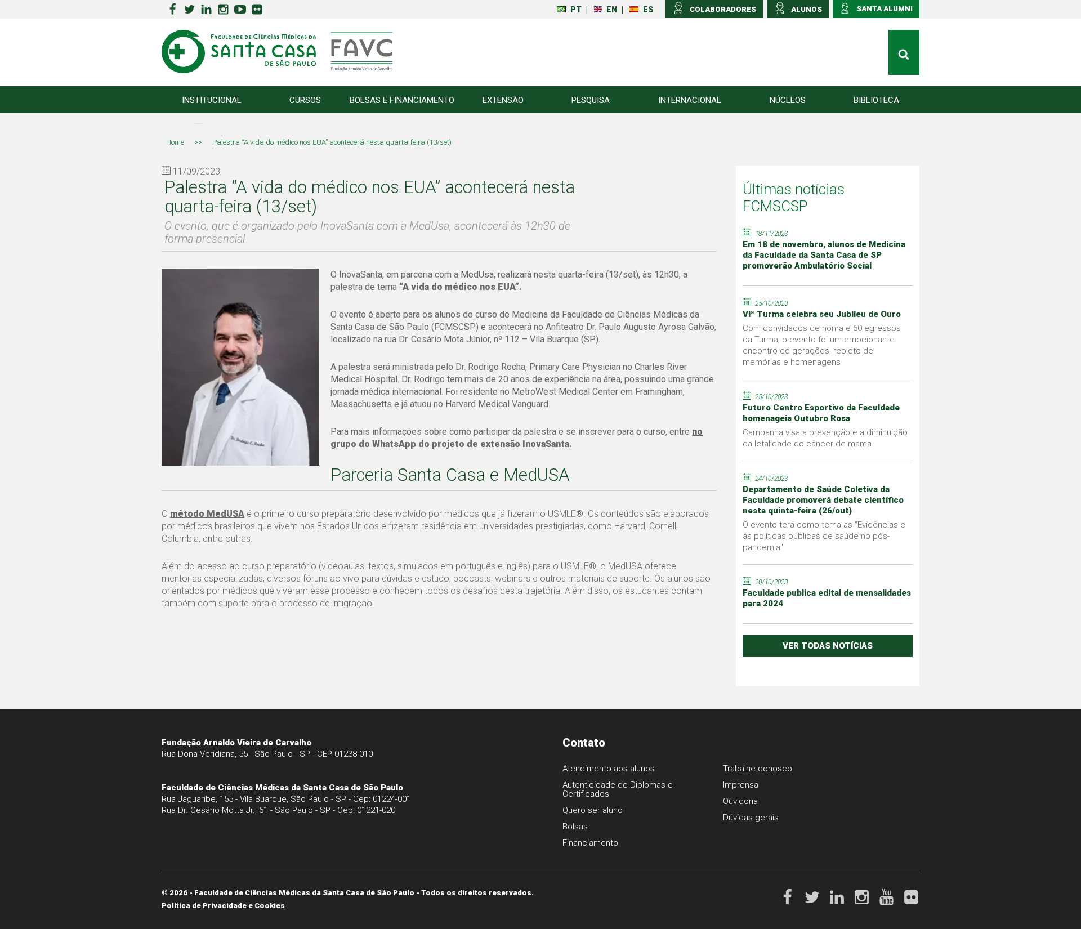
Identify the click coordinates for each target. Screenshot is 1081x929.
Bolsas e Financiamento (402, 100)
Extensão (503, 100)
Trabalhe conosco (757, 768)
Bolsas (575, 826)
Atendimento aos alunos (608, 768)
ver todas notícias (828, 646)
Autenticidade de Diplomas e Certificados (617, 789)
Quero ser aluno (592, 810)
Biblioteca (876, 100)
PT (576, 9)
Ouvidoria (740, 801)
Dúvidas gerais (751, 817)
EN (611, 9)
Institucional (212, 100)
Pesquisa (590, 100)
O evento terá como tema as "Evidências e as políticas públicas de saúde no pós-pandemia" (824, 536)
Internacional (689, 100)
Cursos (305, 100)
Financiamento (590, 843)
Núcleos (788, 100)
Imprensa (740, 785)
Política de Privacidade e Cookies (223, 905)
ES (648, 9)
